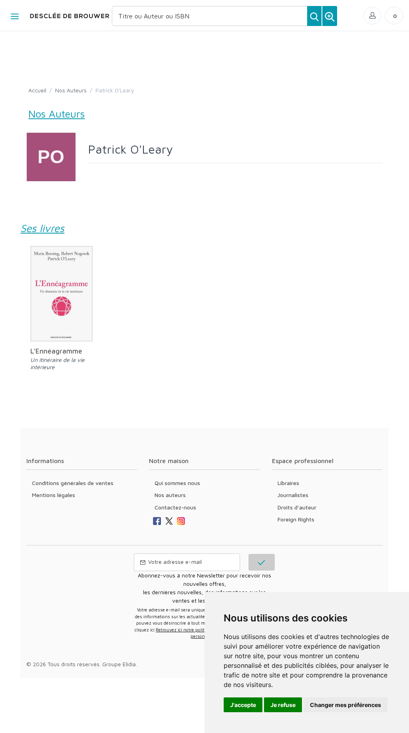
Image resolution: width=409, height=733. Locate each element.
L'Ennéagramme (56, 351)
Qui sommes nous (177, 482)
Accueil (37, 90)
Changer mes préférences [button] (345, 704)
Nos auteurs (170, 494)
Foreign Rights (296, 519)
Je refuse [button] (283, 704)
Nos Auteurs (71, 90)
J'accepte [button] (243, 704)
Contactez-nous (175, 507)
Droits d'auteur (297, 507)
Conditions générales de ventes (72, 482)
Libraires (288, 482)
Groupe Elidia (119, 664)
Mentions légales (53, 494)
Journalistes (293, 494)
